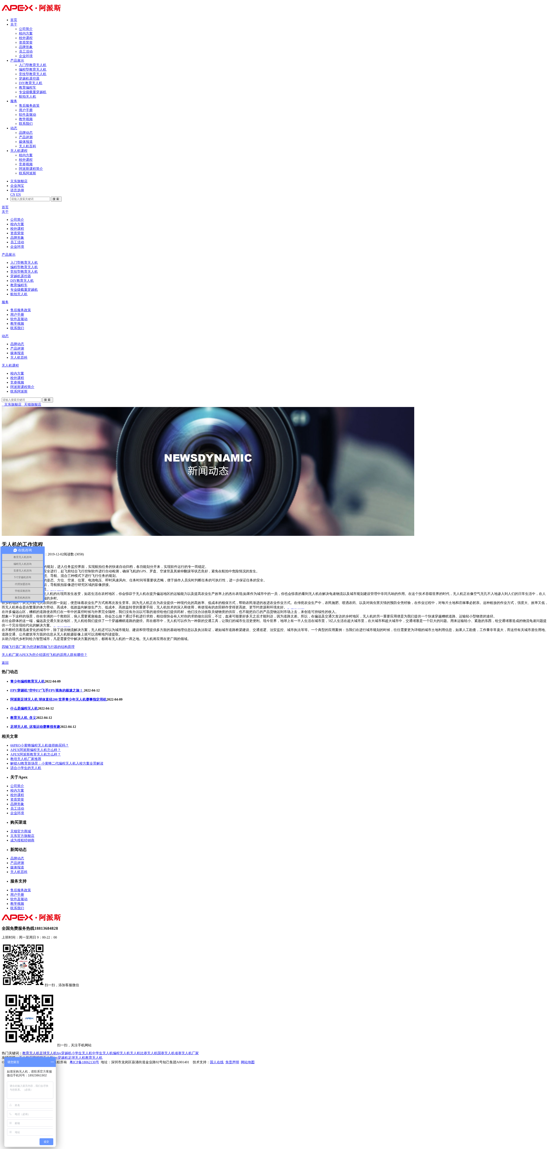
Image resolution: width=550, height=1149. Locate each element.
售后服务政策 (29, 105)
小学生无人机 (82, 1053)
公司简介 (26, 29)
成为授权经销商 (22, 840)
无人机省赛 (173, 1053)
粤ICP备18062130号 (84, 1062)
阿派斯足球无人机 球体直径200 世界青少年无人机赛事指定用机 (58, 699)
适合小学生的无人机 (25, 768)
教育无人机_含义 (23, 717)
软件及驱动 (27, 114)
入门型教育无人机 (32, 65)
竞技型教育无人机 (32, 74)
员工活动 (26, 51)
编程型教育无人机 (32, 69)
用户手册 (26, 110)
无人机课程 (19, 150)
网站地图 (248, 1062)
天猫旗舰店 (31, 404)
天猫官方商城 (20, 831)
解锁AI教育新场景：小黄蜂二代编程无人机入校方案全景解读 (56, 763)
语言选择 (17, 190)
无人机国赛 (155, 1053)
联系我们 (26, 123)
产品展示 (17, 60)
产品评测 (26, 137)
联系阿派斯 (27, 173)
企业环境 (26, 56)
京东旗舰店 (19, 181)
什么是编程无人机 (24, 708)
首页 (13, 20)
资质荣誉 (26, 42)
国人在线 (217, 1062)
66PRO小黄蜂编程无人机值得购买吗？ (39, 745)
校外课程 (26, 38)
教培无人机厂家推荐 (25, 759)
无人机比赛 (138, 1053)
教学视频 (26, 119)
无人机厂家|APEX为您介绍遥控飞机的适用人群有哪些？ (44, 655)
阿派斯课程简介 (31, 169)
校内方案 (26, 33)
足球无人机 (48, 1053)
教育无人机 (31, 1053)
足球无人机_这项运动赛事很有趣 (35, 726)
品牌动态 (26, 132)
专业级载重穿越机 (32, 92)
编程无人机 (121, 1053)
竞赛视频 (26, 164)
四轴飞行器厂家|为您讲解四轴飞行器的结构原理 (38, 647)
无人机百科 (27, 146)
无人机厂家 (190, 1053)
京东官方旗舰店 (22, 836)
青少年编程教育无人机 (27, 681)
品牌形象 (26, 47)
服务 (13, 101)
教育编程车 (27, 87)
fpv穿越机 (64, 1053)
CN (12, 194)
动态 (13, 128)
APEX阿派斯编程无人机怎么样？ (35, 750)
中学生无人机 (102, 1053)
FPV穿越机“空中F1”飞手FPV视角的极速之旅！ (47, 690)
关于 (13, 24)
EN (18, 194)
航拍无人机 (27, 96)
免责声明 (232, 1062)
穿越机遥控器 (29, 78)
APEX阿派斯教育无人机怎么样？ (35, 754)
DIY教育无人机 (30, 83)
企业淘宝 (17, 185)
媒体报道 (26, 141)
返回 (5, 662)
